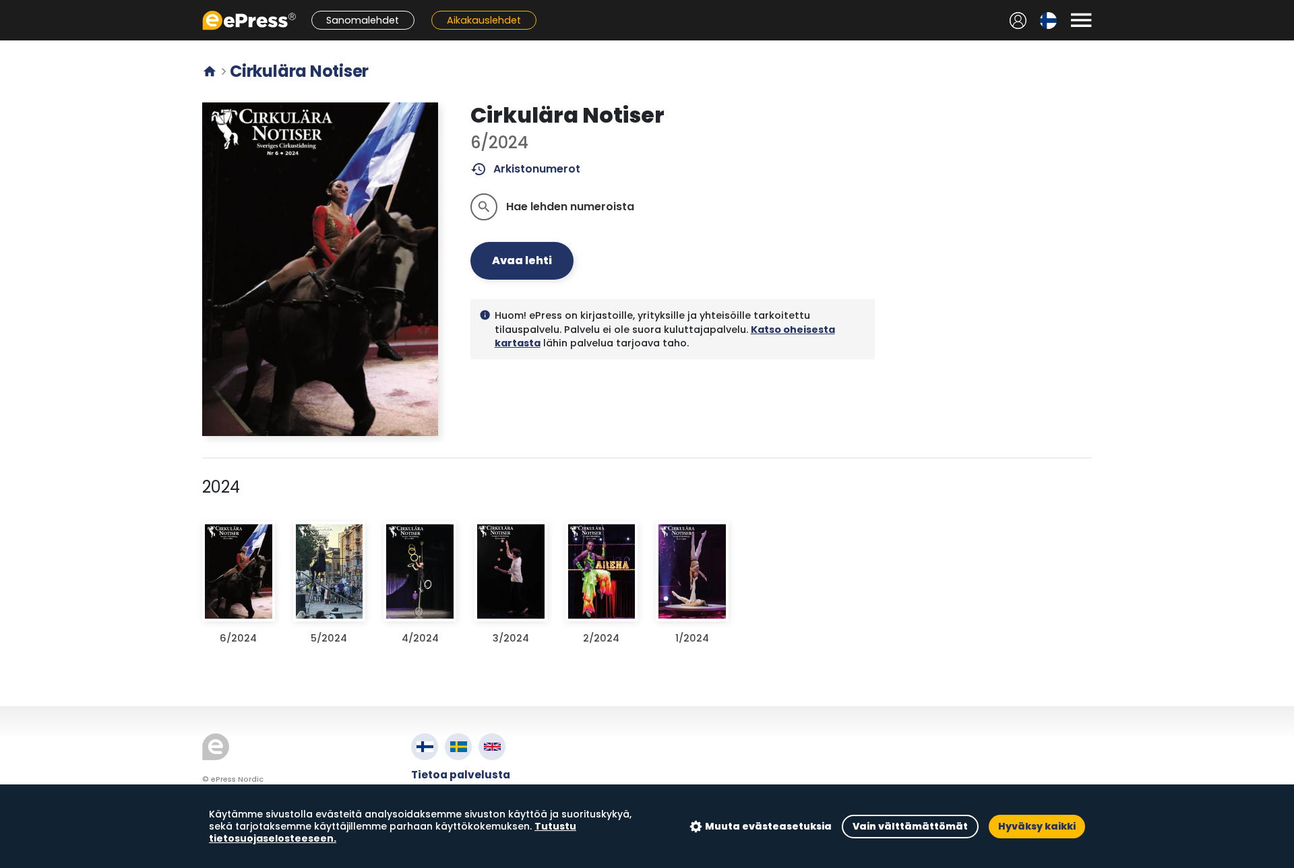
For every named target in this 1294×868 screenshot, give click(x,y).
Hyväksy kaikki (1037, 826)
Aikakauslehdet (484, 20)
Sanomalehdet (362, 20)
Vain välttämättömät (910, 826)
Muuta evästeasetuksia (768, 826)
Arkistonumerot (525, 169)
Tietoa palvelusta (460, 775)
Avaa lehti (522, 260)
